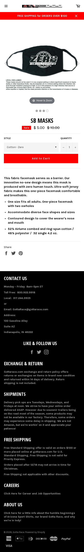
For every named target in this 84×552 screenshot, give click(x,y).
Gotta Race (18, 532)
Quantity (66, 138)
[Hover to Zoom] (42, 65)
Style (7, 138)
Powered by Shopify (35, 532)
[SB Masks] (37, 111)
